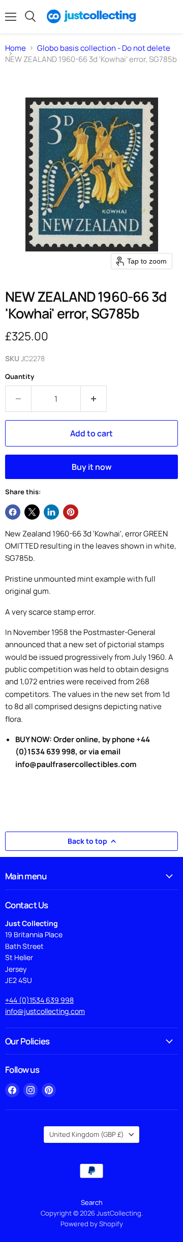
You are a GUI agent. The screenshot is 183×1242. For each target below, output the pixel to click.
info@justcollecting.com (45, 1011)
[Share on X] (32, 512)
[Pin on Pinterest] (70, 512)
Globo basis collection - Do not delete (103, 48)
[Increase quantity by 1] (94, 399)
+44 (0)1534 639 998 (39, 1000)
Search (92, 1202)
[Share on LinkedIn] (51, 512)
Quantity (19, 376)
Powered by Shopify (91, 1223)
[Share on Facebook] (12, 512)
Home (15, 48)
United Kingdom (86, 1134)
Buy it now (92, 466)
